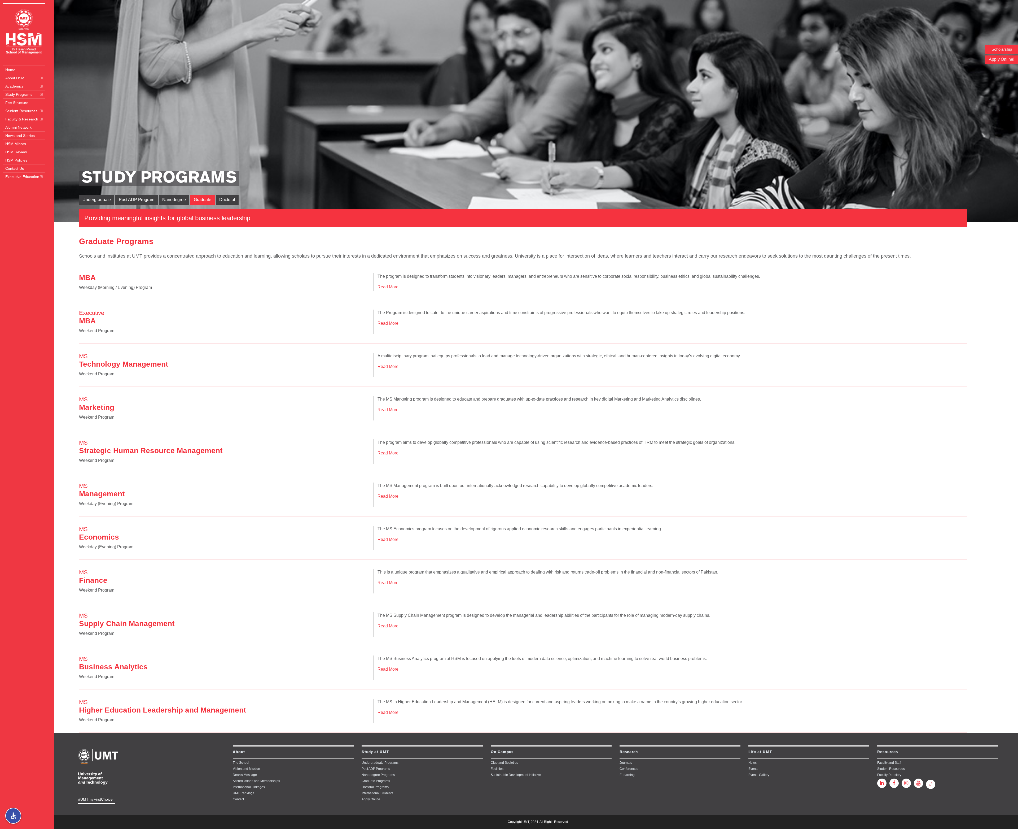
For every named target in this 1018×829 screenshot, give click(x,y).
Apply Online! (1001, 59)
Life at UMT (760, 752)
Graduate (202, 199)
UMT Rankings (243, 793)
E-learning (627, 775)
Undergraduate (96, 199)
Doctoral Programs (375, 787)
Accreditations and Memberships (256, 781)
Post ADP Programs (376, 769)
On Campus (502, 752)
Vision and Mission (246, 769)
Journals (626, 763)
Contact (238, 799)
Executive (91, 317)
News (752, 763)
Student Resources (891, 769)
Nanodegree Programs (378, 775)
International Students (377, 793)
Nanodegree (174, 199)
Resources (887, 752)
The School (241, 763)
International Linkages (249, 787)
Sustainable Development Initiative (516, 775)
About (239, 752)
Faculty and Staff (889, 763)
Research (629, 752)
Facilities (497, 769)
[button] (13, 816)
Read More (388, 287)
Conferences (629, 769)
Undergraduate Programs (380, 763)
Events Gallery (758, 775)
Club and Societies (504, 763)
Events (753, 769)
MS (123, 360)
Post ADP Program (136, 199)
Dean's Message (245, 775)
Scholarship (1001, 49)
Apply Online (371, 799)
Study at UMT (375, 752)
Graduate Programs (376, 781)
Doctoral (227, 199)
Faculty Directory (889, 775)
